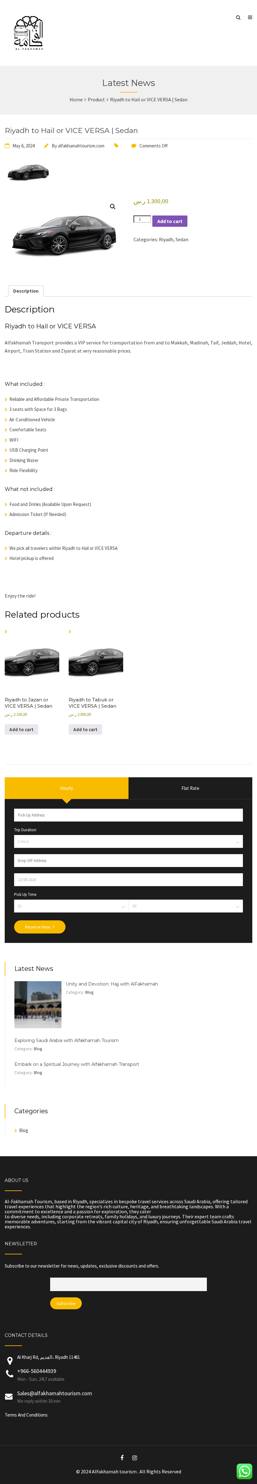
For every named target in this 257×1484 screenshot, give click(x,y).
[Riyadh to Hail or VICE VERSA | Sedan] (28, 184)
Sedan (182, 239)
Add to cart (169, 221)
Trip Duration (25, 830)
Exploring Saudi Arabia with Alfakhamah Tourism (66, 1040)
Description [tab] (26, 291)
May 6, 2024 (23, 146)
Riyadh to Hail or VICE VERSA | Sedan (71, 130)
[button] (112, 206)
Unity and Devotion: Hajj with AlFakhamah (112, 984)
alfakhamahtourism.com (81, 146)
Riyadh (166, 239)
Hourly (66, 788)
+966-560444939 (36, 1371)
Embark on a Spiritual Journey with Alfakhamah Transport (76, 1064)
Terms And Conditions (26, 1415)
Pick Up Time (25, 894)
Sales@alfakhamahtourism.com (54, 1393)
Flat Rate (190, 788)
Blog (89, 992)
